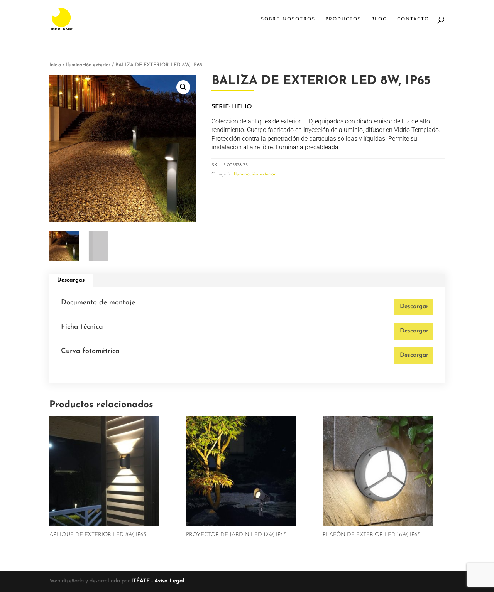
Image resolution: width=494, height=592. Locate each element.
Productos (343, 19)
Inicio (55, 64)
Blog (379, 19)
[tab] (71, 280)
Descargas (71, 280)
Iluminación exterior (88, 64)
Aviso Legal (169, 581)
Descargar (414, 307)
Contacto (413, 19)
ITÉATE (140, 581)
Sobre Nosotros (288, 19)
